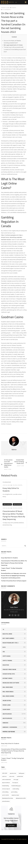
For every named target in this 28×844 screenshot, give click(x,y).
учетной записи (6, 801)
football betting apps (16, 785)
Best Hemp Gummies (8, 638)
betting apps (21, 773)
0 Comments (7, 9)
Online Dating (7, 700)
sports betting (14, 792)
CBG (4, 652)
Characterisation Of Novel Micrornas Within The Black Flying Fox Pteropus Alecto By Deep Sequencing (14, 515)
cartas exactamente (6, 779)
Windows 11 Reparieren (10, 727)
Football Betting (5, 785)
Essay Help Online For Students (9, 558)
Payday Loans (7, 705)
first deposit (15, 782)
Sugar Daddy (6, 709)
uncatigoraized (7, 718)
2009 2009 (4, 773)
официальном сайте (21, 798)
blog (4, 647)
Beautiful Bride (7, 634)
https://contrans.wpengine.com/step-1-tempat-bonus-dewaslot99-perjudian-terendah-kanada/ (12, 237)
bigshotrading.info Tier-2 (10, 643)
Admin (14, 7)
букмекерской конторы (7, 798)
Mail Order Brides (8, 692)
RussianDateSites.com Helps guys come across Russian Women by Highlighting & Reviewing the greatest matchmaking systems (13, 575)
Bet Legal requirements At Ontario (13, 45)
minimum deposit (6, 789)
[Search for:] (14, 546)
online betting (5, 792)
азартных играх (15, 795)
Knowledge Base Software (11, 683)
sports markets (5, 795)
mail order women (8, 696)
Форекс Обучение (9, 732)
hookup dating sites (9, 674)
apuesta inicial (13, 773)
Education (6, 665)
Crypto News (6, 656)
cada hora (4, 776)
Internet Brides (7, 678)
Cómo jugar (15, 779)
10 (3, 629)
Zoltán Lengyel (17, 485)
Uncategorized (7, 504)
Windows (5, 723)
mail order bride (8, 687)
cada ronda (11, 776)
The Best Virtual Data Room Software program (13, 581)
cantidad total (20, 776)
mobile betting (15, 789)
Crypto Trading (7, 660)
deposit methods (6, 782)
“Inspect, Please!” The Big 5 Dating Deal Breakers (12, 759)
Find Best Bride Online (9, 669)
